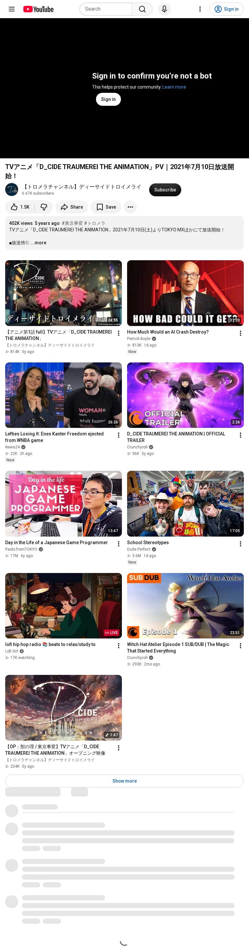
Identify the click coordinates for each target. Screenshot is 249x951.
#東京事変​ (72, 223)
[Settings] (200, 9)
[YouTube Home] (38, 9)
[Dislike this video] (44, 207)
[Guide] (12, 9)
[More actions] (130, 207)
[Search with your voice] (164, 9)
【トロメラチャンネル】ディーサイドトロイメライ (81, 187)
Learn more (174, 87)
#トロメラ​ (94, 223)
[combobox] (108, 9)
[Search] (142, 9)
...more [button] (38, 242)
